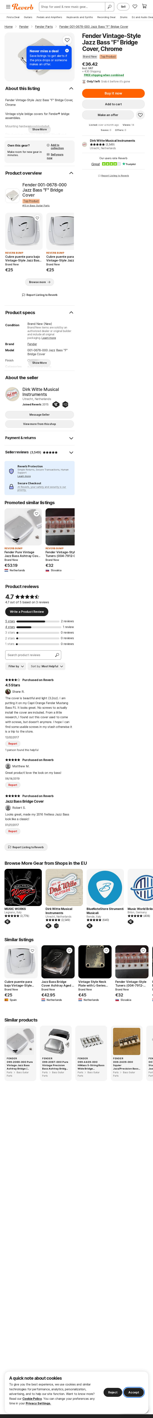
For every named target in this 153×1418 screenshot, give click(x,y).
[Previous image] (10, 231)
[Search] (109, 6)
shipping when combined (104, 75)
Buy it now (113, 93)
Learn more (49, 337)
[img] (97, 144)
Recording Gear (106, 17)
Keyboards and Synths (80, 17)
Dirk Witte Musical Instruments (112, 140)
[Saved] (135, 6)
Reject (113, 1392)
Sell (123, 6)
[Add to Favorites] (67, 40)
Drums (123, 17)
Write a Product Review (27, 612)
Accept (133, 1392)
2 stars (10, 638)
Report (12, 743)
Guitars (28, 17)
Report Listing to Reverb (115, 175)
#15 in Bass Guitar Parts (36, 205)
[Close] (67, 50)
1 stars (9, 644)
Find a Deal (13, 17)
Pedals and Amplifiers (49, 17)
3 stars (10, 632)
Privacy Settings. (38, 1403)
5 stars (10, 621)
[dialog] (76, 1392)
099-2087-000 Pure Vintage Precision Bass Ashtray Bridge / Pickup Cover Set (55, 1065)
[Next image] (37, 231)
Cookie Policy (32, 1399)
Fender (32, 344)
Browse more (37, 282)
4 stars (10, 627)
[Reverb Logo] (22, 7)
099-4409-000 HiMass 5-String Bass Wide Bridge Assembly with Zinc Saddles (91, 1065)
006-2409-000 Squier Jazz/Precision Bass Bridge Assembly (125, 1065)
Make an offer (108, 115)
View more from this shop (39, 423)
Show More (39, 129)
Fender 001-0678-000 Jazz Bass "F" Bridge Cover (44, 190)
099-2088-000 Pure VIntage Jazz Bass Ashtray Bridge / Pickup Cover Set (20, 1065)
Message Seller (39, 414)
